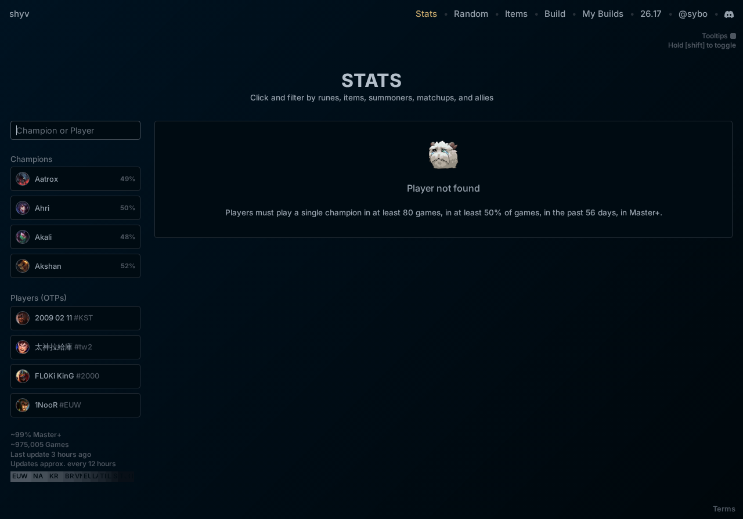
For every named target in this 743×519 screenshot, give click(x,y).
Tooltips (715, 35)
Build (554, 13)
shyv (19, 13)
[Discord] (729, 14)
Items (516, 13)
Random (471, 13)
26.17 (651, 13)
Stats (426, 13)
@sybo (693, 13)
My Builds (602, 13)
